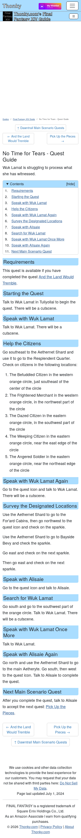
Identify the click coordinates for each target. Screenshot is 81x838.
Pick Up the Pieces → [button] (62, 138)
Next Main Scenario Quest (31, 251)
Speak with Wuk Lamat (29, 202)
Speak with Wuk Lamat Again (34, 214)
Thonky (12, 5)
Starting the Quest (25, 196)
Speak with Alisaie (25, 226)
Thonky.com (26, 14)
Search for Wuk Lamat (28, 233)
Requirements (22, 190)
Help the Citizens (24, 208)
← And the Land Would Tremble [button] (18, 138)
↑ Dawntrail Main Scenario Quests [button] (40, 128)
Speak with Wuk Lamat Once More (37, 239)
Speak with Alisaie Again (30, 245)
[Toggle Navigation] (73, 16)
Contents (42, 183)
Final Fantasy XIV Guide (33, 16)
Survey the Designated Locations (36, 220)
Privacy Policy (51, 826)
